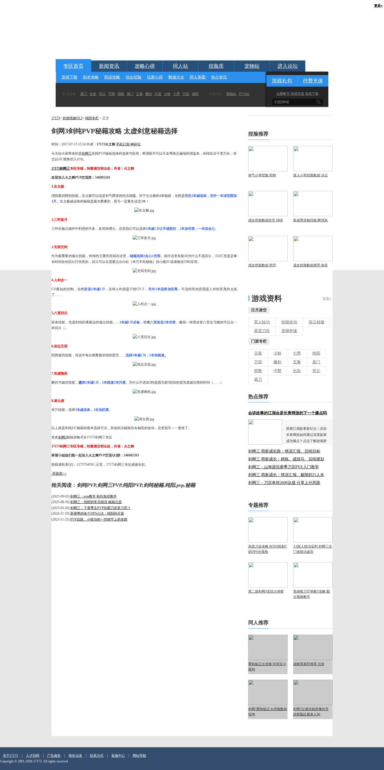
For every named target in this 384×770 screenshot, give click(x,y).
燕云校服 (316, 322)
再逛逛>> (59, 474)
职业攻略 (112, 77)
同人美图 (197, 77)
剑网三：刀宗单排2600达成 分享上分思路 (284, 483)
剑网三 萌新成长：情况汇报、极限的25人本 (286, 475)
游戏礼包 (282, 81)
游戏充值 (297, 94)
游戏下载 (69, 77)
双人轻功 (262, 322)
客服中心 (118, 756)
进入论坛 (287, 66)
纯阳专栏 (92, 118)
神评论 (135, 144)
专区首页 (73, 66)
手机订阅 (123, 144)
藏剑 (148, 94)
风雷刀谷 (262, 331)
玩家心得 (155, 77)
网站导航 (139, 756)
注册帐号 (283, 94)
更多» (327, 298)
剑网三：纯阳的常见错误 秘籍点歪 (96, 502)
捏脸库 (216, 66)
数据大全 (176, 77)
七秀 (176, 94)
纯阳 (195, 94)
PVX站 (244, 94)
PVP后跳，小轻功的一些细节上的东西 (98, 519)
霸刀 (83, 94)
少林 (167, 94)
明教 (121, 94)
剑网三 (87, 154)
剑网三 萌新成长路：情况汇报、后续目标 (284, 451)
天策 (158, 94)
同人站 (180, 66)
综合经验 (133, 77)
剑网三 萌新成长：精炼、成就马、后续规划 (286, 459)
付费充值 (313, 81)
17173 (55, 118)
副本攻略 (91, 77)
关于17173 (10, 756)
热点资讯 (219, 77)
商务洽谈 (75, 756)
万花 (185, 94)
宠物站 (251, 66)
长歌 (93, 94)
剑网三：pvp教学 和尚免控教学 (93, 496)
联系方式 (96, 756)
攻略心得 (145, 66)
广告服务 (54, 756)
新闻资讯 (109, 66)
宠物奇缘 (289, 331)
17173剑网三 (60, 168)
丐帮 (111, 94)
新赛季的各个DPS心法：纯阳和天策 (97, 513)
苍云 (102, 94)
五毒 (139, 94)
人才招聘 (32, 756)
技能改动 (289, 322)
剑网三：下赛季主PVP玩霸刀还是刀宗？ (100, 508)
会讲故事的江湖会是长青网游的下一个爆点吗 (287, 413)
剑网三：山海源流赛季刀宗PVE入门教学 (283, 467)
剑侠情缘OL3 (72, 118)
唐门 (130, 94)
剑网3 (62, 437)
